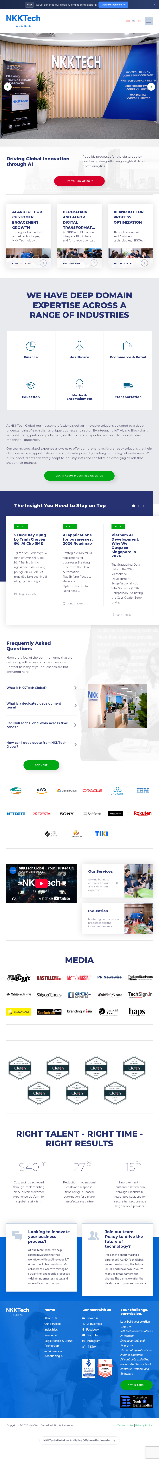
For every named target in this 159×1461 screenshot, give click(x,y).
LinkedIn (92, 1318)
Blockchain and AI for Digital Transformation (79, 220)
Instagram (93, 1341)
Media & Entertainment (79, 397)
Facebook (92, 1329)
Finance (31, 357)
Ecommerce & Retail (128, 357)
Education (31, 397)
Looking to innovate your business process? (49, 1236)
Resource (50, 1335)
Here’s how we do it (79, 181)
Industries (98, 911)
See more (41, 765)
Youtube (93, 1335)
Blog (21, 526)
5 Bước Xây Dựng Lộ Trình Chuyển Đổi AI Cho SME (30, 539)
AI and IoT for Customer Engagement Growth (27, 220)
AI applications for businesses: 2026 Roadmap (78, 539)
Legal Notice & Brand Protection (58, 1343)
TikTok (91, 1346)
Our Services (100, 871)
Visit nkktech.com (112, 4)
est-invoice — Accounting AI (53, 1354)
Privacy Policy (144, 1425)
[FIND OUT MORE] (28, 251)
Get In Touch (136, 1385)
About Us (50, 1318)
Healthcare (79, 357)
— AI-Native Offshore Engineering (77, 1440)
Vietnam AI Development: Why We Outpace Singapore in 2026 (125, 545)
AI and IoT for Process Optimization (128, 217)
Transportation (128, 397)
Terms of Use (126, 1425)
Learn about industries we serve (79, 475)
